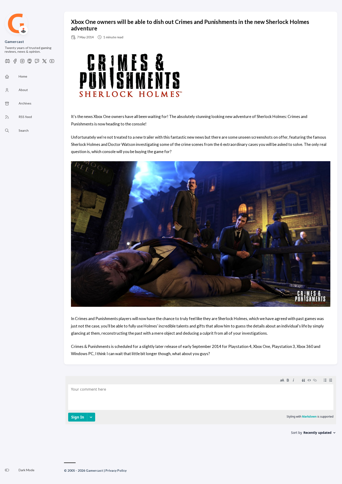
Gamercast (14, 41)
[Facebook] (15, 62)
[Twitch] (37, 62)
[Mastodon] (29, 62)
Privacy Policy (116, 470)
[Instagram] (22, 62)
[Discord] (7, 62)
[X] (44, 62)
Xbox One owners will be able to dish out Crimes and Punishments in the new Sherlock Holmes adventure (190, 25)
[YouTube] (52, 62)
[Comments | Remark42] (201, 411)
